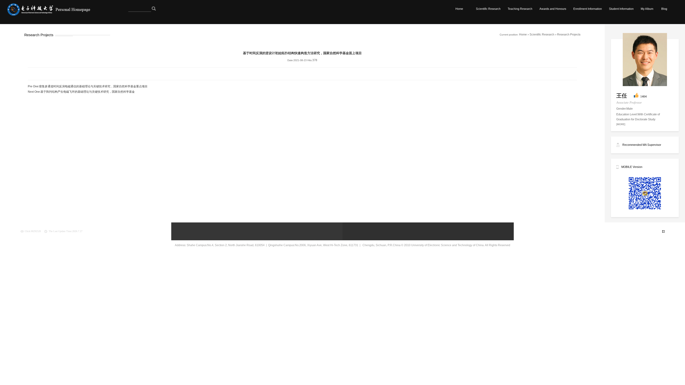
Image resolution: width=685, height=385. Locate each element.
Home (459, 8)
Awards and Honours (552, 8)
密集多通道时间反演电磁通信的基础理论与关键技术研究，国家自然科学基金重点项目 (93, 86)
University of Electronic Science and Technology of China (622, 231)
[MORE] (620, 124)
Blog (664, 8)
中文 (656, 231)
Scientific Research (488, 8)
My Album (647, 8)
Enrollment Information (587, 8)
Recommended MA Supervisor (641, 144)
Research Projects (568, 34)
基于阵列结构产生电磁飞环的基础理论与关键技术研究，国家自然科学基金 (87, 91)
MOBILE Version (631, 166)
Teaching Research (520, 8)
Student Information (621, 8)
